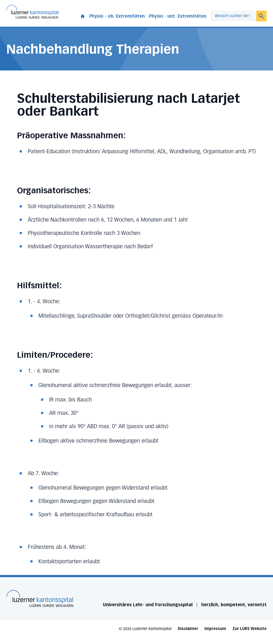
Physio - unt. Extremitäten (177, 16)
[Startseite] (39, 598)
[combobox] (233, 16)
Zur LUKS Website (249, 629)
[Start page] (82, 15)
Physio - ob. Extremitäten (117, 16)
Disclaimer (188, 629)
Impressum (215, 629)
